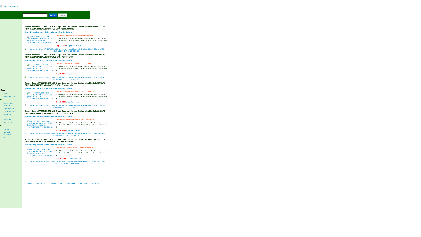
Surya (5, 117)
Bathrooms (70, 184)
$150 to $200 (7, 135)
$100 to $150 (7, 132)
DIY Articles (20, 9)
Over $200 (7, 137)
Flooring (38, 9)
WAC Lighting (8, 122)
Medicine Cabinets (9, 96)
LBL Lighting (7, 114)
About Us (41, 184)
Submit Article (81, 9)
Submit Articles (48, 209)
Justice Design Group (10, 111)
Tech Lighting (8, 119)
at (68, 46)
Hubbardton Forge (9, 109)
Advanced (62, 15)
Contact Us (39, 209)
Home (5, 93)
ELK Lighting (7, 106)
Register (57, 209)
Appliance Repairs (63, 9)
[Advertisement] (55, 2)
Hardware (83, 184)
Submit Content (55, 184)
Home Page (7, 9)
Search (52, 15)
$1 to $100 (7, 129)
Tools (30, 9)
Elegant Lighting (8, 103)
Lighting (48, 9)
